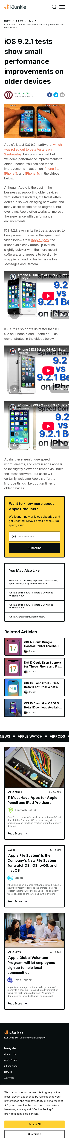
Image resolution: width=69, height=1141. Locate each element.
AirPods (54, 736)
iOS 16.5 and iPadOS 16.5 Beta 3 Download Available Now (31, 594)
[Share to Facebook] (49, 94)
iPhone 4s (32, 173)
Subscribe (34, 547)
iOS (31, 20)
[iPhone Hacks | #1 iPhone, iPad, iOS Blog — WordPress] (15, 6)
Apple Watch (26, 736)
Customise (34, 1133)
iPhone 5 (10, 173)
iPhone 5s (51, 169)
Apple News (10, 1060)
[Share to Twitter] (55, 94)
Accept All (34, 1124)
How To (8, 1072)
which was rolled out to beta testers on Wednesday (33, 149)
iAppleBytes (40, 240)
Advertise (9, 1077)
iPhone (20, 20)
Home (7, 20)
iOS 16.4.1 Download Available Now (27, 616)
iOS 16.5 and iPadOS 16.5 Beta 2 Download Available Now (31, 606)
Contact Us (10, 1054)
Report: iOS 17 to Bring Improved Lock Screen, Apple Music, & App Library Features (33, 582)
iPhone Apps (11, 1066)
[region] (34, 1113)
